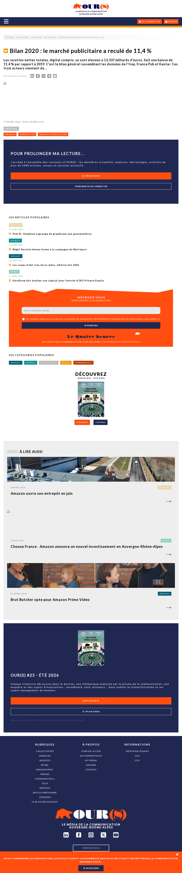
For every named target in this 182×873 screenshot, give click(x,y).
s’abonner (100, 422)
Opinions (45, 797)
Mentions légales (137, 751)
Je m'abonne (91, 176)
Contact (91, 769)
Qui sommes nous (91, 755)
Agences (44, 760)
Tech (45, 783)
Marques (45, 755)
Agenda (91, 765)
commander (82, 422)
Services (44, 788)
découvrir (91, 700)
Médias (45, 774)
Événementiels (44, 778)
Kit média (91, 760)
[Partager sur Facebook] (38, 76)
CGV (137, 760)
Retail (45, 765)
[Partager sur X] (44, 76)
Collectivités (45, 751)
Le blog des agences (45, 801)
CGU (137, 755)
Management (44, 769)
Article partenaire (45, 792)
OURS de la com (91, 751)
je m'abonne (91, 868)
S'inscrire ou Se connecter (91, 186)
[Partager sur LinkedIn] (32, 76)
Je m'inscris (91, 325)
